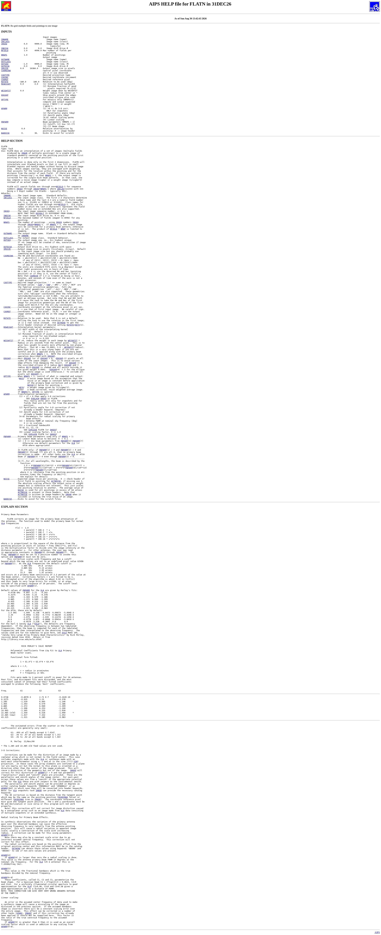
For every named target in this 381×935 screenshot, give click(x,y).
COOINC (4, 77)
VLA (73, 443)
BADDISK (5, 133)
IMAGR (24, 153)
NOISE (4, 128)
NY (27, 367)
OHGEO (43, 398)
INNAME (4, 39)
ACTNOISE (56, 481)
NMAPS (4, 55)
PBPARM (4, 122)
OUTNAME (5, 59)
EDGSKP (4, 95)
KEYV (77, 325)
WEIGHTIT (6, 91)
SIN (40, 285)
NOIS (21, 378)
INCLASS (5, 41)
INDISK (4, 48)
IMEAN (68, 494)
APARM (4, 108)
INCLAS (60, 189)
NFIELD (4, 50)
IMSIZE (4, 68)
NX (59, 365)
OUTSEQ (4, 64)
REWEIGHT (6, 84)
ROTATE (4, 82)
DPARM (30, 586)
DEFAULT (40, 213)
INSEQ (4, 44)
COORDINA (6, 70)
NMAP (63, 229)
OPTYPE (4, 99)
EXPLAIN (35, 398)
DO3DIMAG (63, 797)
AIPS (377, 932)
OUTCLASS (6, 62)
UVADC (20, 913)
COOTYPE (5, 75)
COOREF (4, 79)
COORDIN (34, 276)
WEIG (21, 387)
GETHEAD (61, 323)
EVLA (37, 624)
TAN (48, 285)
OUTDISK (5, 66)
